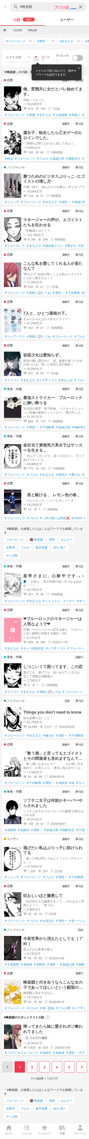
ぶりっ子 (12, 202)
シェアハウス (15, 336)
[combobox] (18, 57)
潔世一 (42, 41)
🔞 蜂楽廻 (36, 539)
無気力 (61, 474)
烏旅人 (74, 115)
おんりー (67, 539)
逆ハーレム (77, 921)
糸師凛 (61, 783)
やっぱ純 (12, 555)
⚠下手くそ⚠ (47, 380)
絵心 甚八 (59, 547)
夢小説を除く (62, 58)
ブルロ (42, 158)
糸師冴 (23, 830)
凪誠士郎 (57, 158)
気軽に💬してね (39, 293)
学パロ (82, 601)
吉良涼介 (47, 921)
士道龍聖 (60, 115)
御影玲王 (73, 158)
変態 (31, 115)
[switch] (77, 58)
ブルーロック (15, 41)
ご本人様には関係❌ (55, 518)
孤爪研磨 (41, 547)
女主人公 (66, 41)
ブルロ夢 (63, 1008)
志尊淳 (10, 547)
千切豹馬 (73, 293)
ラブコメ (12, 380)
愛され (70, 245)
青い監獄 (47, 1008)
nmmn (77, 518)
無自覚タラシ (53, 245)
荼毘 (52, 539)
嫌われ (48, 735)
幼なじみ (66, 380)
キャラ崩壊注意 (32, 648)
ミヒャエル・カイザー (59, 601)
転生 (9, 158)
